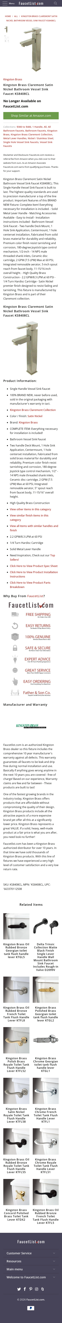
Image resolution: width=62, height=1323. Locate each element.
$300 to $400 (24, 126)
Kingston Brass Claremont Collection (31, 134)
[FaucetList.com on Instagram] (36, 1289)
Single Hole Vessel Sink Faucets (21, 142)
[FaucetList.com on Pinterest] (30, 1289)
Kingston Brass (12, 79)
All (45, 126)
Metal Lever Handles (14, 138)
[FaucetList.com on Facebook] (24, 1289)
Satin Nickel (35, 416)
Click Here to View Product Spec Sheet (34, 566)
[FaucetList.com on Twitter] (19, 1289)
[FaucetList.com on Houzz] (42, 1289)
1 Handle (37, 126)
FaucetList (35, 596)
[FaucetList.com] (31, 3)
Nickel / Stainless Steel (40, 138)
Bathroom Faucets (35, 130)
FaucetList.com (35, 1299)
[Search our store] (57, 3)
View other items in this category (30, 509)
